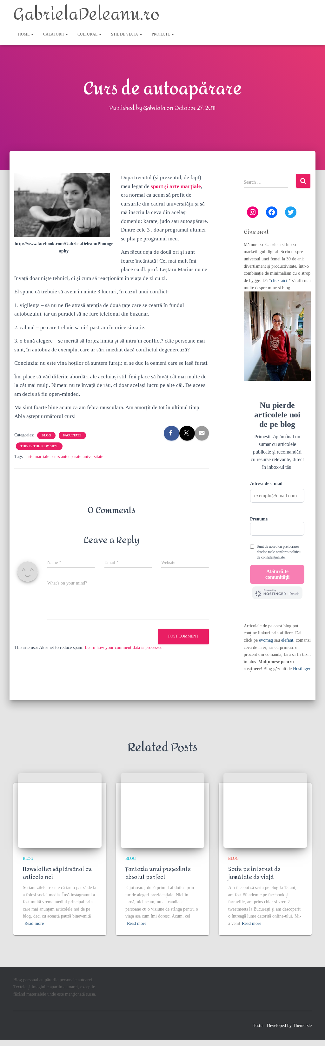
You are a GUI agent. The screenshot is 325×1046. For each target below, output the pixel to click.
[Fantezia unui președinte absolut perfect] (162, 810)
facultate (72, 435)
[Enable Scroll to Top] (312, 1033)
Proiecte (161, 34)
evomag (266, 640)
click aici (280, 280)
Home (24, 34)
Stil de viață (125, 34)
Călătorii (54, 34)
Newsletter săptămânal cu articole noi (57, 873)
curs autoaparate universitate (77, 456)
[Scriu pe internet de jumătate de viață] (265, 810)
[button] (32, 34)
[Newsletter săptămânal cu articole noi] (60, 810)
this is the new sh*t (39, 446)
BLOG (46, 435)
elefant (287, 640)
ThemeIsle (302, 1025)
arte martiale (38, 456)
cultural (87, 34)
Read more (34, 923)
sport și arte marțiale (176, 186)
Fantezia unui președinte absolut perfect (158, 873)
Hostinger (301, 668)
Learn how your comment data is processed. (124, 647)
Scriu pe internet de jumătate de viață (254, 873)
